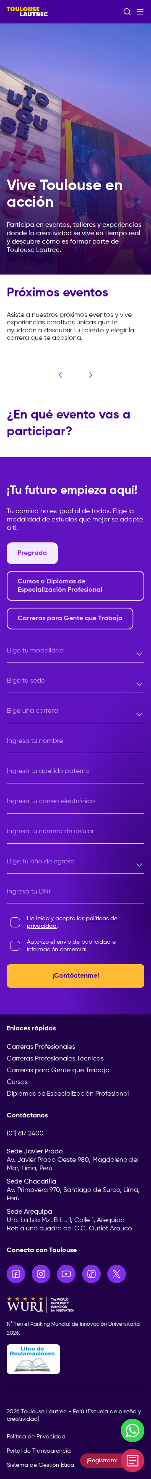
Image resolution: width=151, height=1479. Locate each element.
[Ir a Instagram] (41, 1274)
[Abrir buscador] (127, 12)
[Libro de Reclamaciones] (75, 1359)
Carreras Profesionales (41, 1047)
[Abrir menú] (140, 12)
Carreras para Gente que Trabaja (58, 1070)
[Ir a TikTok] (91, 1274)
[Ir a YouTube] (66, 1274)
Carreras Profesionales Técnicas (55, 1058)
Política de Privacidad (36, 1437)
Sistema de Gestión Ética (40, 1465)
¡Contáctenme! (75, 976)
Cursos (17, 1082)
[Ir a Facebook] (16, 1274)
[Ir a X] (116, 1274)
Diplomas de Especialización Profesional (68, 1094)
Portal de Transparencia (39, 1451)
